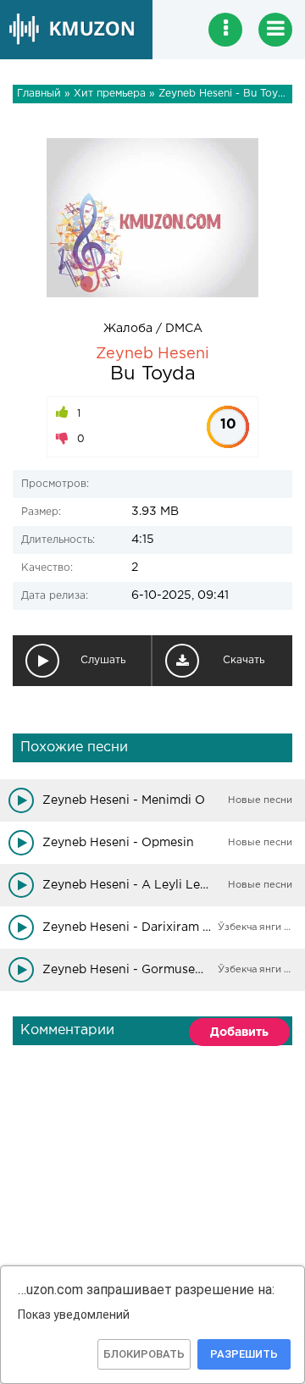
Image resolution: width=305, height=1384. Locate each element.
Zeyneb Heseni (152, 354)
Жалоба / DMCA (152, 329)
